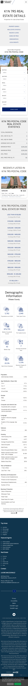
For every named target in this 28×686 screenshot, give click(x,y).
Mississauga (6, 529)
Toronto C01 (5, 531)
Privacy (14, 598)
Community (5, 563)
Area (4, 565)
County (4, 558)
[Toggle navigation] (26, 2)
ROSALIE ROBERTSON (8, 545)
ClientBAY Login (14, 606)
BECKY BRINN (6, 549)
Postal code (5, 561)
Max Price (4, 76)
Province (5, 556)
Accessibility (14, 601)
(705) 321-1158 (9, 581)
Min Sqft (4, 95)
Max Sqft (4, 102)
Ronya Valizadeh (7, 547)
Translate (24, 675)
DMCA (14, 603)
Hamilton (5, 527)
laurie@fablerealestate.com (11, 582)
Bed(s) (3, 82)
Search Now (14, 109)
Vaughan (5, 534)
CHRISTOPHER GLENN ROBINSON (11, 543)
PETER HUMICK (6, 541)
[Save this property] (25, 178)
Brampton (5, 532)
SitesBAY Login (14, 608)
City (3, 560)
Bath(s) (4, 89)
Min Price (4, 70)
